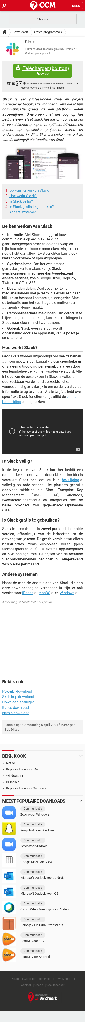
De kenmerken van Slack (29, 190)
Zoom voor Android (33, 846)
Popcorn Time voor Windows (26, 788)
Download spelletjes (18, 702)
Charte (38, 985)
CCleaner (12, 782)
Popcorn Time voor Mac (22, 769)
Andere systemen (23, 212)
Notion (11, 763)
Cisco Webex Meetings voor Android (45, 909)
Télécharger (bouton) (45, 70)
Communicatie (33, 808)
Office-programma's (48, 32)
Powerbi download (17, 691)
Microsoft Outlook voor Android (42, 878)
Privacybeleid (63, 978)
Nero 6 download (15, 713)
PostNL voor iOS (32, 941)
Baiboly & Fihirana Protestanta (41, 925)
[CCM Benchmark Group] (43, 997)
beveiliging (70, 480)
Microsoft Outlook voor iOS (39, 893)
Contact (26, 985)
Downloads (20, 32)
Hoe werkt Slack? (23, 196)
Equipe (15, 978)
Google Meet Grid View (36, 862)
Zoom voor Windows (34, 814)
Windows (67, 593)
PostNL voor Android (35, 957)
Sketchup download (18, 697)
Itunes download (15, 707)
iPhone (27, 593)
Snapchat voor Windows (37, 830)
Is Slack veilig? (21, 201)
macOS (44, 593)
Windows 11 (14, 775)
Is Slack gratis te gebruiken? (31, 207)
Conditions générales (37, 978)
